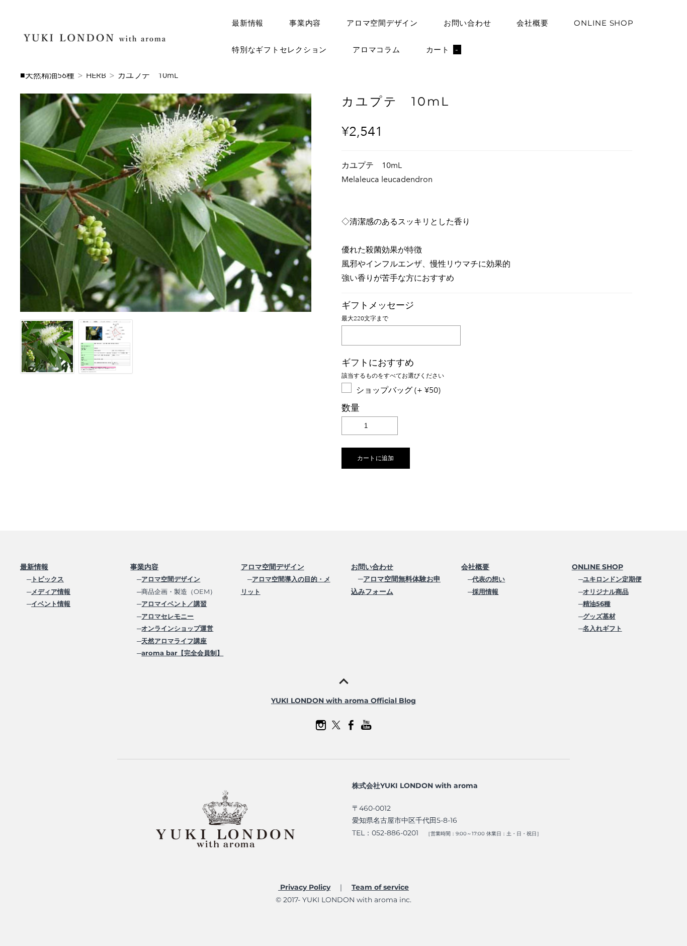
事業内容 (305, 23)
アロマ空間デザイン (382, 23)
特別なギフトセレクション (279, 49)
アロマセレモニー (167, 616)
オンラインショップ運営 (177, 628)
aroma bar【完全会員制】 (182, 653)
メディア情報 (50, 591)
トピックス (47, 579)
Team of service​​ (380, 887)
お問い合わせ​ (372, 566)
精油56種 (597, 603)
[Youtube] (366, 725)
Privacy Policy (304, 887)
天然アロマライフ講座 (174, 641)
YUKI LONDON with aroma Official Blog (343, 700)
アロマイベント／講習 (174, 603)
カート (442, 49)
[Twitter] (336, 725)
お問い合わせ (467, 23)
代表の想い (488, 579)
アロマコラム (376, 49)
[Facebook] (351, 725)
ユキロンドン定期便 (612, 579)
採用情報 (485, 591)
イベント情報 (50, 603)
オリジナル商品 (606, 591)
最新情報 (248, 23)
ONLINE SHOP (603, 23)
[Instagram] (321, 725)
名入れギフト (602, 628)
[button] (375, 458)
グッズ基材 (599, 616)
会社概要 (532, 23)
